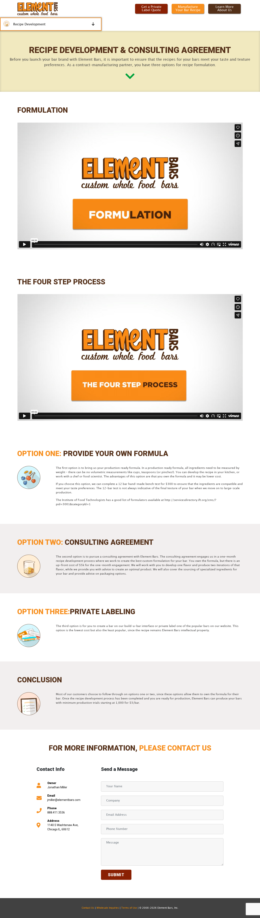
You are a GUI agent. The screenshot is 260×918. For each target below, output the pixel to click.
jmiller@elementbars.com (63, 799)
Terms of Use (129, 908)
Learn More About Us (225, 8)
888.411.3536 (56, 812)
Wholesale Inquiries (107, 908)
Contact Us (88, 908)
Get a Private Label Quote (151, 8)
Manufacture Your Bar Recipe (188, 8)
